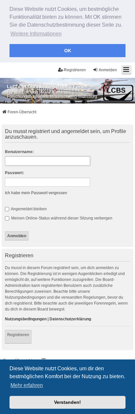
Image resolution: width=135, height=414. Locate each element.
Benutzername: (19, 152)
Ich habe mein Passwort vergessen (36, 193)
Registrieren (18, 335)
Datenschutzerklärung (70, 319)
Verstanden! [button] (67, 402)
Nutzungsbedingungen (26, 319)
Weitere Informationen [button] (36, 33)
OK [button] (67, 50)
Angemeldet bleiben (28, 209)
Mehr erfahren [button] (26, 385)
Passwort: (14, 173)
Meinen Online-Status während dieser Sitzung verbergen (61, 218)
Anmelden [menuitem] (108, 70)
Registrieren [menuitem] (75, 70)
